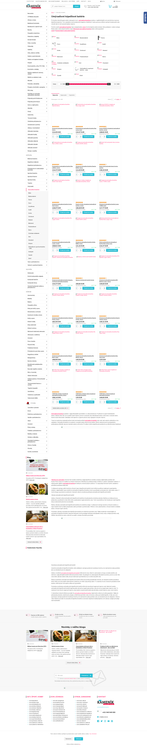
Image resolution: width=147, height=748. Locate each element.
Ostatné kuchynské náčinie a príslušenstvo (36, 286)
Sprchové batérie (32, 173)
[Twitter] (102, 721)
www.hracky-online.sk (34, 710)
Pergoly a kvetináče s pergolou (36, 87)
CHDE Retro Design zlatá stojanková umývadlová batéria (85, 394)
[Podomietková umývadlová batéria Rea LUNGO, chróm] (62, 152)
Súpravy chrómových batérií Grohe (85, 280)
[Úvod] (38, 6)
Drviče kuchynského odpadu (35, 276)
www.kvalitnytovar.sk (58, 702)
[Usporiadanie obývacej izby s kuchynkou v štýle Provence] (37, 517)
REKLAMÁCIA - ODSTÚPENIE (68, 1)
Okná (29, 420)
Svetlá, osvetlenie (33, 451)
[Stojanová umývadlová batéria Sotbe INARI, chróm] (86, 228)
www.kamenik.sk (33, 700)
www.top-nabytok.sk (58, 708)
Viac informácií (92, 734)
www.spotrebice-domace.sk (60, 715)
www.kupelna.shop (34, 711)
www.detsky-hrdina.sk (35, 706)
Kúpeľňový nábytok (33, 162)
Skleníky (30, 108)
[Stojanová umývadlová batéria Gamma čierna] (62, 114)
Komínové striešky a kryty (35, 315)
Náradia (30, 80)
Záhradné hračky (32, 134)
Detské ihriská (32, 40)
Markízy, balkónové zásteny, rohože (35, 73)
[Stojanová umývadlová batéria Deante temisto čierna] (109, 303)
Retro (29, 230)
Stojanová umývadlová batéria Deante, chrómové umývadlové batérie (62, 280)
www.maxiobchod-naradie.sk (84, 713)
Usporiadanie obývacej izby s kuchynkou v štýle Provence (34, 527)
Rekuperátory (31, 358)
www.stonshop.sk (33, 713)
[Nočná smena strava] (37, 489)
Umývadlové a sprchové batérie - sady (36, 247)
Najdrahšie (72, 95)
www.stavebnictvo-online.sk (84, 711)
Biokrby (30, 298)
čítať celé (32, 480)
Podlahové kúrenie (33, 348)
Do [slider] (109, 84)
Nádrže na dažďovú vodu (34, 77)
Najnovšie (55, 95)
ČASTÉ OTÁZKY (30, 1)
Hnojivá (30, 63)
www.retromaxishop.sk (59, 711)
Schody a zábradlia (33, 437)
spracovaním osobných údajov (70, 678)
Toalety (30, 183)
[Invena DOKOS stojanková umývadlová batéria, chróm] (109, 114)
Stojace (30, 243)
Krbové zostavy (32, 328)
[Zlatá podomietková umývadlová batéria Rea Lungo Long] (109, 228)
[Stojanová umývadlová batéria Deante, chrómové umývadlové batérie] (62, 266)
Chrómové (31, 216)
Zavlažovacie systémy (34, 124)
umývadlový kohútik (91, 420)
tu (79, 744)
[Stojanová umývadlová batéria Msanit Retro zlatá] (62, 341)
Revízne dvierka (32, 361)
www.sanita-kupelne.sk (35, 715)
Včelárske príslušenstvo (34, 121)
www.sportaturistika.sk (35, 719)
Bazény (30, 30)
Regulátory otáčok (33, 354)
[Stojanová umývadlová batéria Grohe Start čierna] (62, 190)
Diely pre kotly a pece (34, 308)
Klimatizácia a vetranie (34, 312)
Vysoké (30, 255)
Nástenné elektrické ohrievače (36, 331)
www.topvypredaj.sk (58, 706)
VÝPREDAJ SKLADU (33, 17)
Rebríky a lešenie (32, 434)
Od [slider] (67, 84)
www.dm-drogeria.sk (58, 700)
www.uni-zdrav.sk (81, 721)
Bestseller (31, 13)
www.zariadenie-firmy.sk (83, 724)
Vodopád (30, 251)
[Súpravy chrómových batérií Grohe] (86, 266)
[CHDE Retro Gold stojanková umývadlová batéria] (109, 379)
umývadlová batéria (84, 20)
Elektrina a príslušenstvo (35, 414)
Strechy (30, 448)
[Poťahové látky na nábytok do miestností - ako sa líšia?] (110, 636)
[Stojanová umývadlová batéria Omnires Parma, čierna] (62, 303)
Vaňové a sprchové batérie (35, 265)
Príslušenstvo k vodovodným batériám (36, 169)
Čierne (30, 199)
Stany (29, 111)
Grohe (30, 213)
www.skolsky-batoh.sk (35, 717)
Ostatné (30, 338)
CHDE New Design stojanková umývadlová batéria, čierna (60, 394)
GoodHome (31, 206)
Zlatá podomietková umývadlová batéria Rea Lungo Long (108, 242)
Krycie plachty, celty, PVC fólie (36, 66)
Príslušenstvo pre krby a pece (36, 351)
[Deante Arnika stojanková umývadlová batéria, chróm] (86, 190)
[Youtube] (109, 721)
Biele (29, 193)
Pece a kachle (31, 341)
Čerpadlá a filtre (32, 305)
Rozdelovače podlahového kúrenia (35, 365)
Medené (30, 220)
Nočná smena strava (32, 499)
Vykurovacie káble (33, 398)
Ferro (29, 203)
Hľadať (77, 6)
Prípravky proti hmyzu (34, 101)
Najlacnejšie (63, 95)
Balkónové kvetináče (33, 23)
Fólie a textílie (32, 43)
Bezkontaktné (32, 196)
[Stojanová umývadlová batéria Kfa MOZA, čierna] (86, 341)
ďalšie (118, 99)
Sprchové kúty (32, 180)
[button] (61, 724)
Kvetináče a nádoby (33, 69)
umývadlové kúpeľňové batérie (82, 593)
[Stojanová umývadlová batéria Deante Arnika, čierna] (86, 303)
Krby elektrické (32, 325)
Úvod (52, 12)
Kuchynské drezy (32, 283)
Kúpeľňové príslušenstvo (34, 165)
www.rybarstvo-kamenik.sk (36, 724)
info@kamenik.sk (103, 717)
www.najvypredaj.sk (58, 704)
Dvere (29, 411)
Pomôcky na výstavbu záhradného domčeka (34, 94)
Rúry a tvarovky (32, 372)
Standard (30, 240)
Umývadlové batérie (33, 189)
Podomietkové (32, 226)
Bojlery (30, 302)
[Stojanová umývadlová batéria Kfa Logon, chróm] (62, 228)
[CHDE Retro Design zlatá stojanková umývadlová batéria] (86, 379)
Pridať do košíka (65, 136)
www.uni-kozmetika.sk (59, 719)
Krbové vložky (31, 321)
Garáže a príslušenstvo (34, 417)
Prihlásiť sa (85, 675)
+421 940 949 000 (93, 7)
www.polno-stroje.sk (82, 708)
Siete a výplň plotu (33, 105)
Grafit (30, 210)
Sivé (29, 236)
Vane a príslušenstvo (33, 262)
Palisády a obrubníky (33, 84)
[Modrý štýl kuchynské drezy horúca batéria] (109, 152)
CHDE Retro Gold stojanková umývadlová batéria (107, 394)
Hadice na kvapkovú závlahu (35, 59)
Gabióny (30, 49)
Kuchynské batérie (33, 279)
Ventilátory (31, 391)
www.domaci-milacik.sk (35, 708)
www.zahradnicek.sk (58, 721)
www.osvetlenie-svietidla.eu (60, 717)
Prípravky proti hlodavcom (35, 98)
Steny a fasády (32, 445)
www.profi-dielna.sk (82, 706)
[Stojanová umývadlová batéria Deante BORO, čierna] (86, 152)
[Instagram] (106, 721)
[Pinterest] (112, 721)
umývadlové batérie (69, 483)
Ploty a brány (31, 427)
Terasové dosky (32, 118)
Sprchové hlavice (32, 176)
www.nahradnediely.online (83, 719)
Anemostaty (31, 295)
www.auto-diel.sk (81, 700)
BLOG (89, 1)
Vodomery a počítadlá (34, 395)
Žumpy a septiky (32, 151)
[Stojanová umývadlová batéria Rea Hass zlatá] (109, 341)
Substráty (30, 115)
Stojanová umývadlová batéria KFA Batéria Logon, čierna (108, 280)
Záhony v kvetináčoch (34, 128)
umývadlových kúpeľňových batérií (70, 573)
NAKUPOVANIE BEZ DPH (41, 1)
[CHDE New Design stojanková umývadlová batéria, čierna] (62, 379)
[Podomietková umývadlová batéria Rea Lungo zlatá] (86, 114)
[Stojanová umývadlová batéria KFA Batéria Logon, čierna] (109, 266)
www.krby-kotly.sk (81, 710)
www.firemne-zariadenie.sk (84, 717)
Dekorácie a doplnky (33, 36)
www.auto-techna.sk (82, 702)
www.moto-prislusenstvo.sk (84, 715)
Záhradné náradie (33, 144)
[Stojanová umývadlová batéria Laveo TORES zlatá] (109, 190)
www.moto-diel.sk (81, 704)
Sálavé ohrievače (32, 375)
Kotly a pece (31, 318)
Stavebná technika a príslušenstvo (33, 441)
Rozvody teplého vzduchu (35, 369)
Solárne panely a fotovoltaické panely (36, 379)
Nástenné (30, 223)
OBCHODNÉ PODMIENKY (54, 1)
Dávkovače (31, 273)
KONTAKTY (83, 1)
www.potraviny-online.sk (35, 721)
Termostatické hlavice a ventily (34, 384)
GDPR (77, 1)
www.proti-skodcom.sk (59, 710)
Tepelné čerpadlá (32, 388)
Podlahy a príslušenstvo (34, 430)
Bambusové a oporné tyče (35, 26)
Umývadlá (30, 186)
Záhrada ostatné (32, 147)
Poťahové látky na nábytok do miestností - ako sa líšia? (109, 647)
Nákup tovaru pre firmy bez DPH (35, 475)
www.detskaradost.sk (35, 704)
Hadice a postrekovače (34, 56)
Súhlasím (78, 739)
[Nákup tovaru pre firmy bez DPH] (37, 466)
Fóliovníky (30, 46)
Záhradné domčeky (33, 131)
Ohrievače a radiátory (34, 335)
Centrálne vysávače (33, 407)
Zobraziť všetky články (33, 542)
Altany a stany (32, 20)
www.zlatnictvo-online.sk (35, 722)
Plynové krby (31, 344)
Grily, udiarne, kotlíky (34, 53)
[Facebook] (99, 721)
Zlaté (29, 258)
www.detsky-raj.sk (34, 702)
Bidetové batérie (32, 159)
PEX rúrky (30, 90)
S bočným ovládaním (33, 233)
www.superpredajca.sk (59, 713)
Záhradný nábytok (33, 141)
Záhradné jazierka (33, 138)
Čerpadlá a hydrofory (34, 33)
